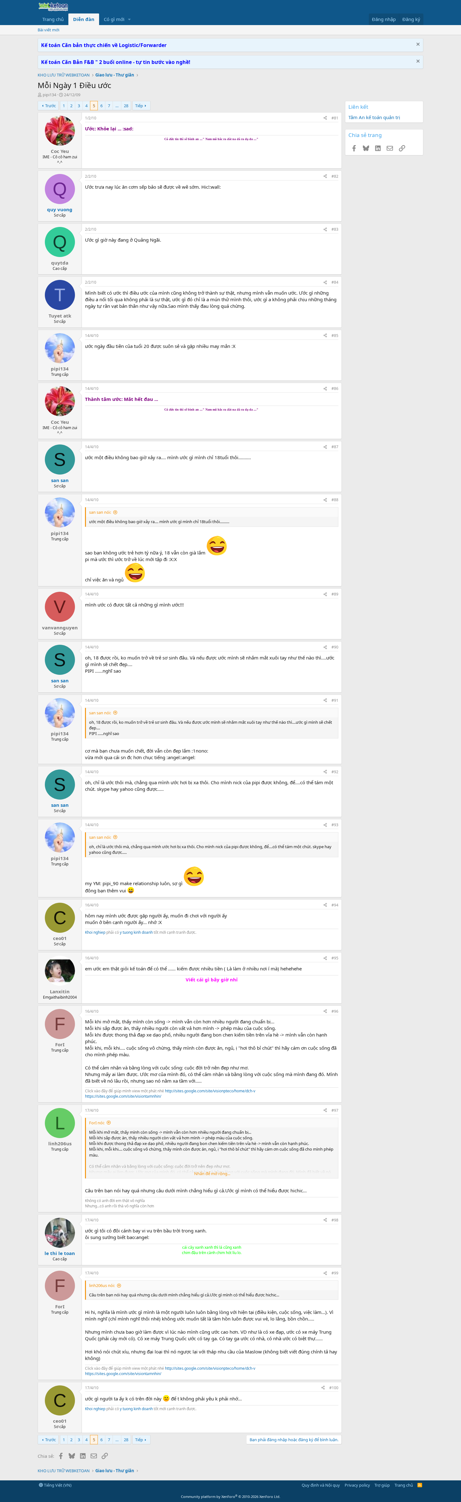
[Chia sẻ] (325, 118)
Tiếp (139, 105)
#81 (334, 118)
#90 (334, 647)
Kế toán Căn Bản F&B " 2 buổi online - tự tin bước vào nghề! (115, 62)
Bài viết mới (48, 30)
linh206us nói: (102, 1285)
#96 (334, 1011)
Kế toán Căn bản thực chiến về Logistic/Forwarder (104, 45)
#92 (334, 772)
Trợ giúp (382, 1485)
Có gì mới (114, 19)
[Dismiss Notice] (417, 45)
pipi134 (49, 94)
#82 (334, 176)
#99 (334, 1273)
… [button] (117, 105)
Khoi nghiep (95, 932)
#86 (334, 388)
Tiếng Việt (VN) (57, 1485)
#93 (334, 824)
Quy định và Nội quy (321, 1485)
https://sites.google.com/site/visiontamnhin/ (123, 1096)
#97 (334, 1110)
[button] (129, 19)
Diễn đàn (83, 19)
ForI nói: (96, 1123)
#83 (334, 229)
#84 (334, 282)
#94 (334, 905)
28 (126, 105)
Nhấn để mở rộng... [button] (212, 1173)
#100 (333, 1387)
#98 (334, 1220)
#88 (334, 499)
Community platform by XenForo (230, 1496)
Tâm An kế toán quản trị (374, 117)
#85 (334, 335)
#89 (334, 594)
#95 (334, 958)
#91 (334, 700)
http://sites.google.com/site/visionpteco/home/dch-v (210, 1091)
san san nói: (100, 512)
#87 (334, 446)
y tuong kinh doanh (136, 932)
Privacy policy (357, 1485)
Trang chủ (53, 19)
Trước (50, 105)
